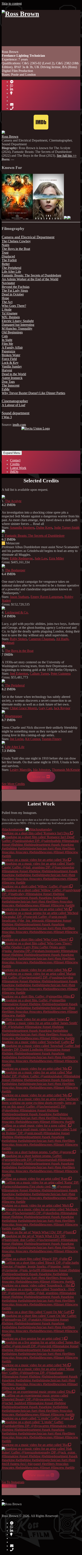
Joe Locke (17, 739)
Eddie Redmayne (21, 558)
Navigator (8, 283)
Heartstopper (13, 716)
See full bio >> (67, 155)
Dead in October (13, 294)
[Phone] (11, 108)
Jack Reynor (62, 708)
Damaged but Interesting (18, 324)
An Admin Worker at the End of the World (30, 279)
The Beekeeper (15, 570)
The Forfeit (9, 260)
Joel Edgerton (19, 673)
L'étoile (7, 309)
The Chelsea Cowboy (16, 241)
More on (39, 777)
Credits (15, 464)
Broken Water (11, 355)
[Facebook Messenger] (11, 82)
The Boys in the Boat (16, 249)
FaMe (5, 389)
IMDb (14, 471)
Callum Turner (39, 673)
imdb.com (19, 424)
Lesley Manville (20, 769)
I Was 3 (7, 417)
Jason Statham (19, 597)
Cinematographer (15, 401)
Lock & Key (10, 362)
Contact (15, 460)
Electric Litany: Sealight (18, 321)
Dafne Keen (44, 527)
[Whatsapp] (11, 85)
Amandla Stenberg (22, 527)
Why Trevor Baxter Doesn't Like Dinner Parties (33, 393)
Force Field (9, 359)
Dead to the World (14, 374)
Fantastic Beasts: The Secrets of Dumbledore (31, 275)
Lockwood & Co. (17, 612)
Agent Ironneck (12, 378)
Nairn (5, 245)
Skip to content (12, 3)
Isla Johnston (41, 769)
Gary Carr (45, 708)
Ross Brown (10, 136)
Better (6, 264)
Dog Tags (8, 381)
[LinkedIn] (11, 89)
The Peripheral (11, 268)
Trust (5, 252)
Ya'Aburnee (9, 313)
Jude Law (40, 558)
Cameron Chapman (41, 639)
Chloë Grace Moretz (23, 708)
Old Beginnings (12, 332)
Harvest (7, 370)
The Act (7, 302)
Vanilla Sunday (12, 366)
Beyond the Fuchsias (15, 287)
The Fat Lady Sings (15, 290)
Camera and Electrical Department (28, 237)
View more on (39, 1475)
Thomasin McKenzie (66, 769)
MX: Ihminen (11, 317)
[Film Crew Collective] (11, 93)
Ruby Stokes (18, 639)
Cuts (5, 336)
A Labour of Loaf (13, 405)
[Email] (11, 104)
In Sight (7, 340)
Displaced (8, 256)
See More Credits (13, 784)
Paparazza (8, 351)
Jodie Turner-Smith (66, 527)
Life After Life (11, 271)
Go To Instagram (13, 1482)
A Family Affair (12, 347)
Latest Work (18, 468)
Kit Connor (32, 739)
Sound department (15, 413)
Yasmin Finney (52, 739)
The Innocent (10, 385)
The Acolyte (13, 501)
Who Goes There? (14, 305)
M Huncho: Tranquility (17, 328)
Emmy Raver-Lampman (46, 597)
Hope (5, 298)
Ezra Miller (56, 558)
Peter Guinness (61, 673)
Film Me (7, 343)
